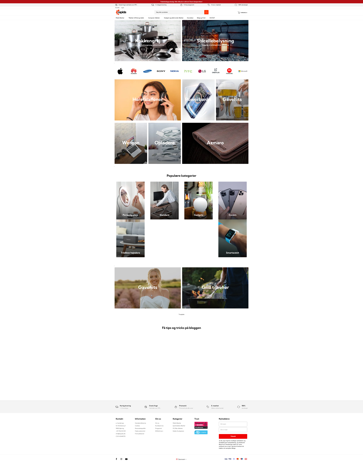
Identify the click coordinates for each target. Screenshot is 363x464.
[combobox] (181, 12)
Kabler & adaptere (178, 431)
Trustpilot (181, 314)
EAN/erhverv (159, 431)
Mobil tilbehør (177, 423)
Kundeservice (159, 426)
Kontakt (117, 7)
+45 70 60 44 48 (121, 431)
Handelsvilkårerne (140, 423)
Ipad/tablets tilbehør (179, 426)
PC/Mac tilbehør (178, 428)
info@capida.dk (120, 434)
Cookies (137, 426)
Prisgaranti (158, 428)
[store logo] (121, 12)
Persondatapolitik (140, 428)
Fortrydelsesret (139, 434)
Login (122, 7)
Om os (157, 423)
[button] (182, 459)
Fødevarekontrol (140, 431)
